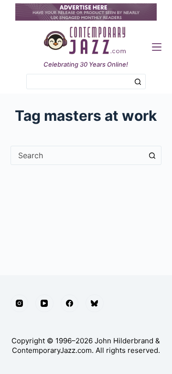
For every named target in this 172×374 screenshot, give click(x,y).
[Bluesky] (95, 303)
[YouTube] (44, 303)
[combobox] (79, 81)
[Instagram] (20, 303)
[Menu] (156, 47)
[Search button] (138, 81)
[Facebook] (70, 303)
